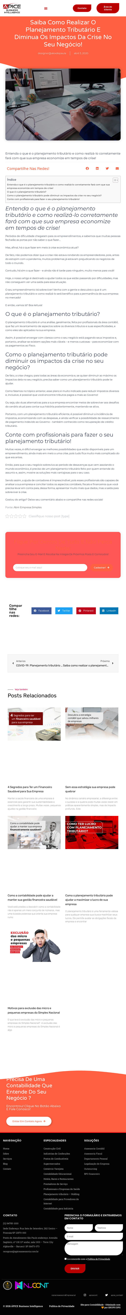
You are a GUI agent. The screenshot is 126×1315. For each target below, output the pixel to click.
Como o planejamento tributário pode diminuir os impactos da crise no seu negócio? (54, 195)
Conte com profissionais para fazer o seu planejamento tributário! (43, 199)
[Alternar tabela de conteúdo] (113, 180)
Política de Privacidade (61, 1306)
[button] (45, 8)
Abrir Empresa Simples (28, 507)
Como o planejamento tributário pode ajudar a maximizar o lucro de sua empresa (89, 900)
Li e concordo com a (88, 1258)
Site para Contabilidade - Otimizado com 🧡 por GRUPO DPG (100, 1306)
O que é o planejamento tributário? (26, 191)
